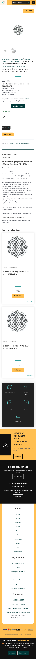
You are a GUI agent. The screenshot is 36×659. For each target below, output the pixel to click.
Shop (18, 514)
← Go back (28, 11)
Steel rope (17, 61)
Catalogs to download (18, 572)
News (18, 531)
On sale (18, 518)
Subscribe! (18, 497)
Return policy (26, 393)
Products (9, 59)
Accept (12, 653)
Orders (18, 567)
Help (18, 547)
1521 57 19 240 (20, 604)
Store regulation (10, 392)
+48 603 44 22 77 (18, 600)
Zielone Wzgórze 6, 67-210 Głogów (18, 612)
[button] (31, 16)
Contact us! (18, 476)
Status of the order (18, 563)
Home (3, 59)
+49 (12, 604)
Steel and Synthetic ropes (10, 66)
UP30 (27, 99)
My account (18, 551)
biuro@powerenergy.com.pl (18, 608)
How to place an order (26, 408)
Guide (18, 527)
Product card (18, 106)
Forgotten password (18, 588)
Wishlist (18, 543)
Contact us (18, 539)
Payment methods (18, 423)
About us (18, 522)
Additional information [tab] (9, 154)
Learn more (23, 653)
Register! (18, 456)
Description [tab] (6, 151)
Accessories (18, 59)
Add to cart (7, 134)
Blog (18, 535)
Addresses (18, 576)
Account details (18, 580)
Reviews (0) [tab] (6, 157)
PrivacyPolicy (10, 408)
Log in (18, 584)
